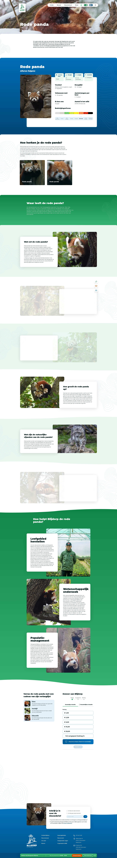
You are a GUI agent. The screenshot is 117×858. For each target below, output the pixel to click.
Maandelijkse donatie (86, 704)
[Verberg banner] (95, 855)
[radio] (73, 811)
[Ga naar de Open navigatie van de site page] (95, 5)
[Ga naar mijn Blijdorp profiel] (81, 5)
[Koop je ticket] (96, 282)
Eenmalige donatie (70, 704)
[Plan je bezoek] (96, 290)
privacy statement (68, 823)
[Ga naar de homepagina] (22, 8)
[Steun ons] (96, 286)
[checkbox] (77, 812)
